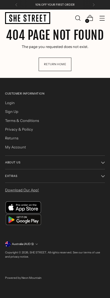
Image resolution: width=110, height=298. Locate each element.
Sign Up (11, 111)
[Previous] (16, 5)
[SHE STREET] (27, 18)
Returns (11, 138)
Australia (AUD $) (23, 244)
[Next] (93, 5)
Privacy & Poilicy (19, 129)
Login (10, 102)
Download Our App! (22, 190)
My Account (15, 147)
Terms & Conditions (22, 120)
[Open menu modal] (102, 18)
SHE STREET (38, 252)
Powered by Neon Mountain (23, 278)
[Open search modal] (77, 18)
